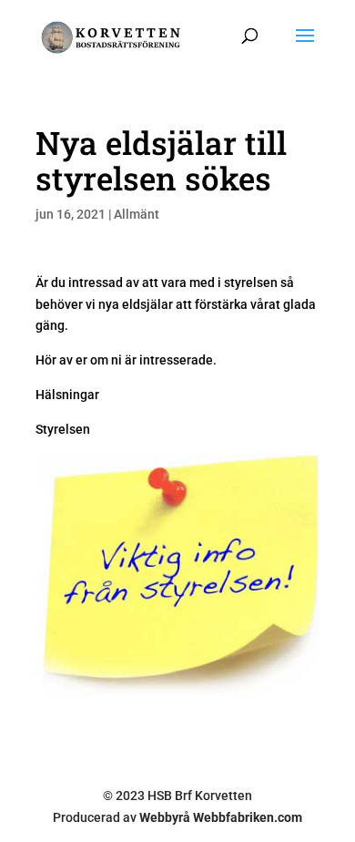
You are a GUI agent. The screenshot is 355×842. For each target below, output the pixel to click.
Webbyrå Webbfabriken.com (220, 817)
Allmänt (136, 214)
